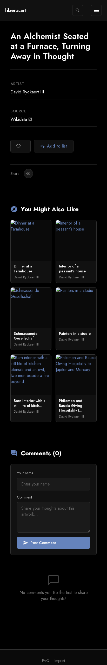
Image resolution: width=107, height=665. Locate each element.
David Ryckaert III (27, 91)
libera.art (16, 10)
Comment (24, 497)
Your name (25, 473)
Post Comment (39, 543)
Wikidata (21, 119)
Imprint (60, 660)
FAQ (45, 660)
